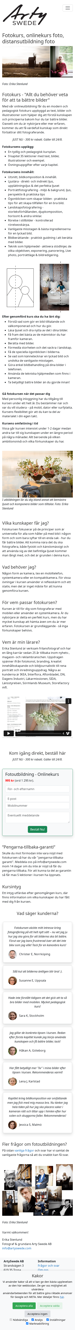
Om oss (43, 1270)
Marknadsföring (39, 1323)
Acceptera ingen (37, 1314)
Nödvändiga (20, 1320)
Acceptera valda (50, 1305)
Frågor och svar (49, 1266)
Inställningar (58, 1320)
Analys (39, 1320)
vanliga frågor (24, 1150)
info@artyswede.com (16, 1248)
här (62, 1297)
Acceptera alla (24, 1305)
